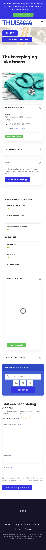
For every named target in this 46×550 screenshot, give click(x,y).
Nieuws (17, 529)
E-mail (6, 467)
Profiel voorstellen (23, 15)
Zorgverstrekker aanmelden (27, 524)
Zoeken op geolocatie (29, 383)
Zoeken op (23, 390)
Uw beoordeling (10, 418)
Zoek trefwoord (7, 376)
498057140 (19, 128)
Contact (28, 529)
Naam (6, 456)
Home (7, 524)
